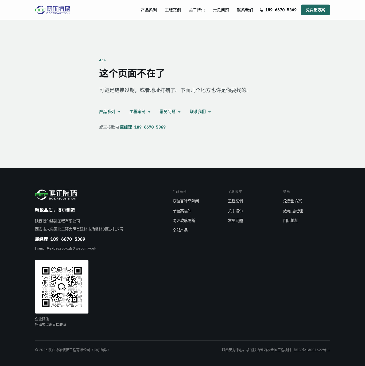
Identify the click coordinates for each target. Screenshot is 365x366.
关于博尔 (197, 10)
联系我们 (245, 10)
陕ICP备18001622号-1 (312, 350)
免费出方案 (315, 9)
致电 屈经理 (293, 210)
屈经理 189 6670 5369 (143, 127)
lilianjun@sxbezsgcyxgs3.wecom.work (65, 248)
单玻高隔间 (182, 210)
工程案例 (173, 10)
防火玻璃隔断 (184, 220)
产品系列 (149, 10)
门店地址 (290, 220)
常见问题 (221, 10)
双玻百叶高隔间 (186, 200)
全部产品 (180, 230)
